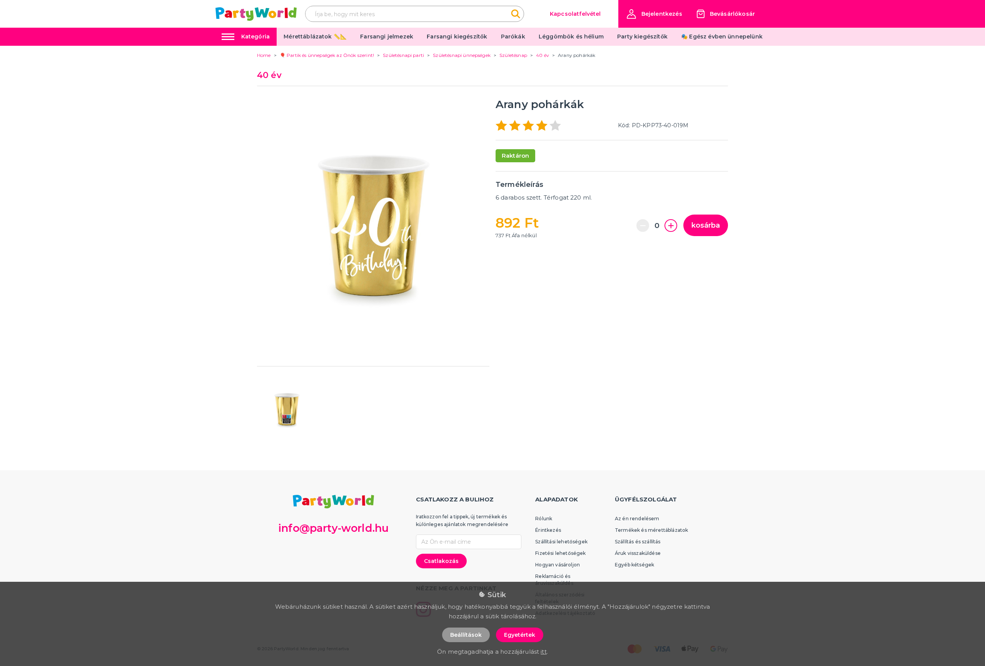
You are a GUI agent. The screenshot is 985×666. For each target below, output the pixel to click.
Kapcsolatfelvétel (575, 13)
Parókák (513, 36)
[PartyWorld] (256, 14)
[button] (654, 14)
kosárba (705, 225)
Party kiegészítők (642, 36)
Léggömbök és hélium (571, 36)
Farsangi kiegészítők (457, 36)
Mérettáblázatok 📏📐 (315, 36)
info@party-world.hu (333, 528)
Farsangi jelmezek (386, 36)
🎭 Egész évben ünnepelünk (722, 36)
